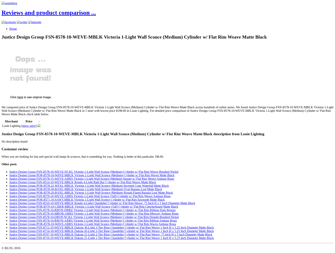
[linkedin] (34, 22)
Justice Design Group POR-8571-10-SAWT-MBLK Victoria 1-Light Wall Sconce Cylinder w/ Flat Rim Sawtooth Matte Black (87, 199)
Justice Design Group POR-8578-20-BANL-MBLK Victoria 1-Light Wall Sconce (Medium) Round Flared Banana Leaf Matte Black (91, 192)
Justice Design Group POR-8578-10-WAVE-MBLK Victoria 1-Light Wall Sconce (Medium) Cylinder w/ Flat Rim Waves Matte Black (91, 175)
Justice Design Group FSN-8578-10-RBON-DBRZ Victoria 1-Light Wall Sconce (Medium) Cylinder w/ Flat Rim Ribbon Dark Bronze (92, 210)
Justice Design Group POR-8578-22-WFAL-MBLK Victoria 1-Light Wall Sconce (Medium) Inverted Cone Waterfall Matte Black (89, 185)
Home (13, 28)
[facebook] (9, 22)
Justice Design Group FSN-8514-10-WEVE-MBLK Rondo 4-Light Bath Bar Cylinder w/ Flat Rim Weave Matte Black (82, 182)
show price (29, 125)
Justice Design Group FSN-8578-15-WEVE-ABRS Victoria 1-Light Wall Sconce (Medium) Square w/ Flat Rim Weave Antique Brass (91, 178)
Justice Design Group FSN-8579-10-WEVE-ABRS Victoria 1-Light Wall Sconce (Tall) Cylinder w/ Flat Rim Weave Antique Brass (90, 196)
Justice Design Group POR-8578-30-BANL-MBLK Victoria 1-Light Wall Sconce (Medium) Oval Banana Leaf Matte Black (85, 189)
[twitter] (22, 22)
